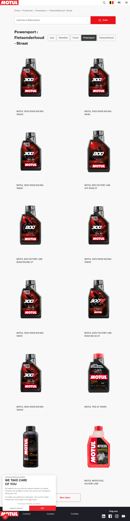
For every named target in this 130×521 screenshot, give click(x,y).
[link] (30, 80)
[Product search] (104, 2)
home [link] (17, 11)
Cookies (75, 514)
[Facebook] (110, 516)
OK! (42, 508)
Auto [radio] (52, 38)
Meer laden (65, 498)
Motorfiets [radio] (63, 38)
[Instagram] (117, 516)
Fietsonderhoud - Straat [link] (60, 11)
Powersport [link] (41, 11)
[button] (5, 517)
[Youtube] (123, 516)
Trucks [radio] (75, 38)
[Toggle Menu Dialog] (126, 2)
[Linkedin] (103, 516)
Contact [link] (26, 514)
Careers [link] (50, 514)
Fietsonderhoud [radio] (106, 38)
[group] (82, 38)
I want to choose (15, 508)
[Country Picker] (112, 2)
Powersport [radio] (88, 38)
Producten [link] (28, 11)
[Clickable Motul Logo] (9, 2)
